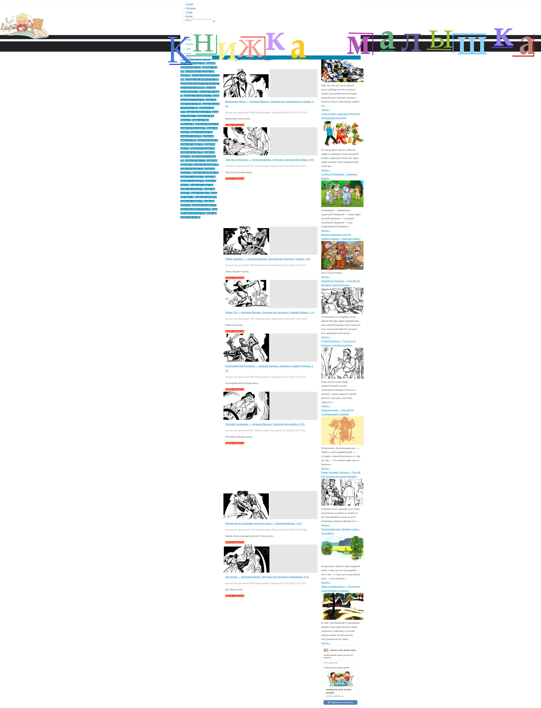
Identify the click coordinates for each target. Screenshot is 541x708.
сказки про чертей (206, 197)
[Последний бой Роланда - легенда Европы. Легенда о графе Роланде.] (246, 361)
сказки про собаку (201, 185)
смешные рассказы (204, 205)
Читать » (325, 170)
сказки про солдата (192, 189)
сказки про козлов (191, 152)
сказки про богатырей (193, 128)
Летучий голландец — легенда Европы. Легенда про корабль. (265, 424)
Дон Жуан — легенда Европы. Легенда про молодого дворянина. (267, 577)
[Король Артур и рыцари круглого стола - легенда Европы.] (246, 518)
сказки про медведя (206, 165)
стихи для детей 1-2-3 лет (195, 209)
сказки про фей (200, 193)
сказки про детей (191, 136)
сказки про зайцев (192, 144)
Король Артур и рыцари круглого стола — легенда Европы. (263, 523)
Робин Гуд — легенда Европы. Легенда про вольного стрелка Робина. (269, 312)
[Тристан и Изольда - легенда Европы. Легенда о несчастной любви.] (246, 154)
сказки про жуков (207, 140)
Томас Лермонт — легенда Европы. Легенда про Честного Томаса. (267, 259)
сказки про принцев (192, 177)
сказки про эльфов (191, 201)
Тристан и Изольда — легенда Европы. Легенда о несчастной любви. (269, 159)
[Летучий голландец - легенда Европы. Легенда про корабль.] (246, 419)
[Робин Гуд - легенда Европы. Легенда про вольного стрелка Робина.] (246, 307)
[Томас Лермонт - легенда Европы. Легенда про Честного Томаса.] (246, 254)
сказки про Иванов (207, 124)
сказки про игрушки (202, 148)
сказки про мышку (192, 169)
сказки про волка (202, 132)
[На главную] (84, 43)
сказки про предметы (205, 173)
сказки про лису (195, 160)
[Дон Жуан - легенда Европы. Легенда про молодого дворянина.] (246, 572)
